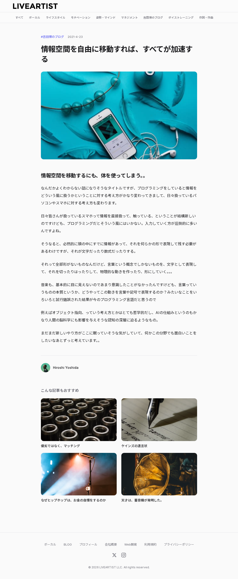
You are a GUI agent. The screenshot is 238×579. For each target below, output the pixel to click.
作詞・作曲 (206, 17)
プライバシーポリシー (179, 544)
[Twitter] (114, 556)
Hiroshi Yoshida (66, 368)
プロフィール (88, 544)
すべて (19, 17)
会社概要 (111, 544)
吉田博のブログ (153, 17)
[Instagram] (123, 556)
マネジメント (129, 17)
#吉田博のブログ (52, 37)
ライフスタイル (55, 17)
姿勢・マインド (106, 17)
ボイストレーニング (181, 17)
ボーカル (34, 17)
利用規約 (150, 544)
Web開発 (130, 544)
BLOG (68, 544)
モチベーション (80, 17)
